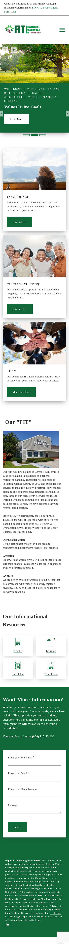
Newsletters (51, 674)
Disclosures (55, 913)
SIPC (40, 895)
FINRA (32, 895)
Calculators (18, 674)
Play (14, 50)
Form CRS (10, 11)
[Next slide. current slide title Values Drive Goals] (67, 114)
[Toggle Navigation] (62, 30)
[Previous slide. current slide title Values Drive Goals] (1, 114)
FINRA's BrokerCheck (45, 7)
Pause (5, 50)
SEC (11, 909)
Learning (51, 651)
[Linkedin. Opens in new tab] (7, 924)
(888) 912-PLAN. (43, 736)
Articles (18, 651)
